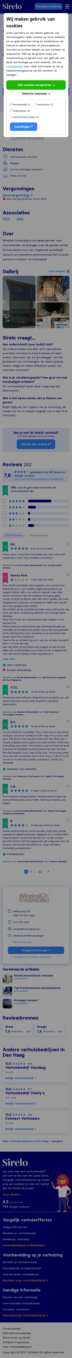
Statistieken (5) (21, 110)
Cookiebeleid (14, 66)
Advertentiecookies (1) (26, 117)
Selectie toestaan (34, 93)
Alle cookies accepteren (34, 85)
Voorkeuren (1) (45, 104)
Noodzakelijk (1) (21, 104)
